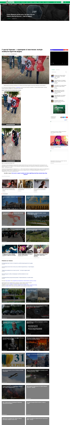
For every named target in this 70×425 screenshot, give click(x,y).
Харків (9, 280)
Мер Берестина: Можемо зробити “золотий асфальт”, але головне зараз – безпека (59, 76)
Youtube (7, 286)
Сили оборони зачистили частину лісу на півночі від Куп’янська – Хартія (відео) (18, 266)
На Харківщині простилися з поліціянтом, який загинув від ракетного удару (17, 263)
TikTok (10, 286)
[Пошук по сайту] (60, 2)
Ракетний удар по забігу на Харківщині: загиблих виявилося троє (20, 15)
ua (56, 2)
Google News (32, 284)
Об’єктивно (18, 2)
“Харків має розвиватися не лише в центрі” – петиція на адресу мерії (16, 270)
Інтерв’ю (31, 2)
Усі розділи (47, 2)
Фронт (27, 2)
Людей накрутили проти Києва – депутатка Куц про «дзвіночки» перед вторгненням (59, 91)
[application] (11, 108)
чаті (27, 283)
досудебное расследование (18, 280)
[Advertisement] (35, 27)
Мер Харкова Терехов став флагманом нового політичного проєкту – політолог (59, 101)
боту (31, 286)
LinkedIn (27, 284)
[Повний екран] (19, 124)
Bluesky (35, 284)
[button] (11, 108)
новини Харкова (26, 280)
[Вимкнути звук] (18, 124)
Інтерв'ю (53, 69)
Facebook (15, 284)
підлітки (31, 280)
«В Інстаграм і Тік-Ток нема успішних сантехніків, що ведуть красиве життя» (60, 86)
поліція (34, 280)
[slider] (10, 124)
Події (43, 2)
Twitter (65, 117)
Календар (35, 2)
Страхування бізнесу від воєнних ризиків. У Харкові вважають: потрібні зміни (17, 277)
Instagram (19, 284)
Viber (22, 284)
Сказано (39, 2)
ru (58, 2)
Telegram (11, 283)
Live (54, 2)
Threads (24, 284)
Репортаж (23, 2)
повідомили (18, 87)
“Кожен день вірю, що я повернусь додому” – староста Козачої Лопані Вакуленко (60, 81)
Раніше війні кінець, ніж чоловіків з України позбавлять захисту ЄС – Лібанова (60, 96)
